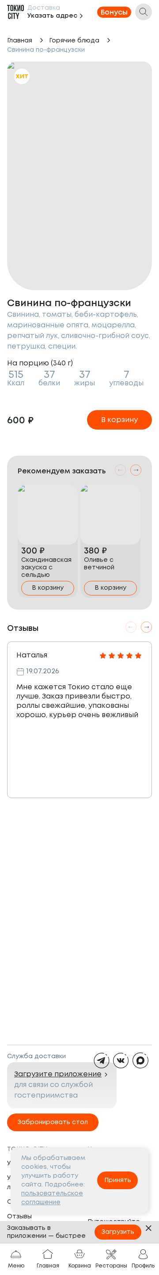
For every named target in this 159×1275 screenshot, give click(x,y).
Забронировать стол (53, 1122)
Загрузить (118, 1232)
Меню (16, 1265)
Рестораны (111, 1265)
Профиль (143, 1265)
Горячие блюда (74, 40)
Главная (19, 40)
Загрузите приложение (58, 1074)
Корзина (79, 1265)
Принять (117, 1180)
